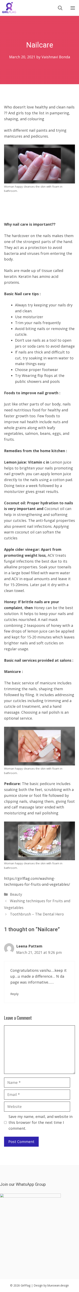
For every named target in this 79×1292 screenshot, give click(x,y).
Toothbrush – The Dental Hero (37, 914)
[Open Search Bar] (60, 8)
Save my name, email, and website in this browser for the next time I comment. (41, 1122)
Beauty (16, 894)
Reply (14, 994)
